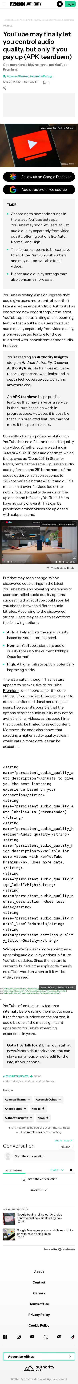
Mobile (7, 25)
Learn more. (68, 20)
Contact (39, 1282)
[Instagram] (19, 1337)
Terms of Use (39, 1304)
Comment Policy (31, 1132)
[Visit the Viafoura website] (66, 1249)
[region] (39, 1195)
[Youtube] (32, 1337)
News (38, 1076)
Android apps (15, 1108)
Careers (39, 1293)
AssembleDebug (41, 76)
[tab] (14, 1170)
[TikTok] (73, 1337)
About (39, 1272)
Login (70, 4)
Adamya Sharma (17, 76)
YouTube (29, 1081)
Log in (58, 1140)
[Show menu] (4, 4)
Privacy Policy (39, 1315)
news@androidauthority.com (31, 1051)
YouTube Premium (46, 1081)
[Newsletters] (59, 1337)
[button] (39, 4)
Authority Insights (15, 1076)
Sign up (68, 1140)
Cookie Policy (39, 1325)
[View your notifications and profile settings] (71, 1170)
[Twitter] (46, 1337)
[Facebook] (5, 1337)
